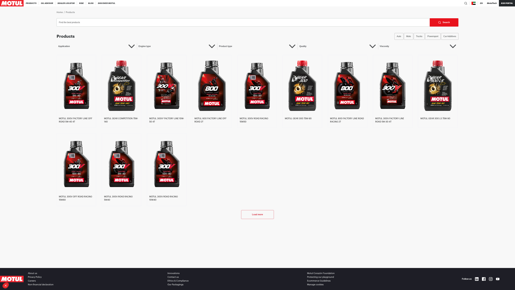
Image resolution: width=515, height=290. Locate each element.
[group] (426, 36)
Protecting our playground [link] (320, 277)
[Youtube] (498, 279)
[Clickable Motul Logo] (12, 3)
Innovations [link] (174, 273)
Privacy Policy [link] (35, 277)
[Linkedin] (477, 279)
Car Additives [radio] (449, 36)
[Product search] (465, 3)
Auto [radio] (399, 36)
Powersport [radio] (432, 36)
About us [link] (32, 273)
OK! (45, 276)
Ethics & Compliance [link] (178, 281)
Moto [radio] (408, 36)
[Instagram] (491, 279)
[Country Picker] (473, 3)
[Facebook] (484, 279)
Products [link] (70, 12)
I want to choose (17, 276)
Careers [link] (32, 281)
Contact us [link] (173, 277)
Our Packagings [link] (175, 285)
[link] (81, 3)
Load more (257, 214)
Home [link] (60, 12)
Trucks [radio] (419, 36)
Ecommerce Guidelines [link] (319, 281)
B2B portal (507, 3)
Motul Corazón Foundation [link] (321, 273)
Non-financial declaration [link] (41, 285)
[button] (5, 285)
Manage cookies (315, 285)
